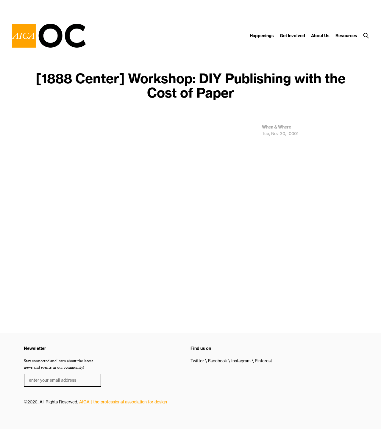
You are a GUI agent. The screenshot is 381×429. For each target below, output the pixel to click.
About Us (320, 35)
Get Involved (292, 35)
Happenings (262, 35)
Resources (346, 35)
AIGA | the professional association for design (123, 402)
